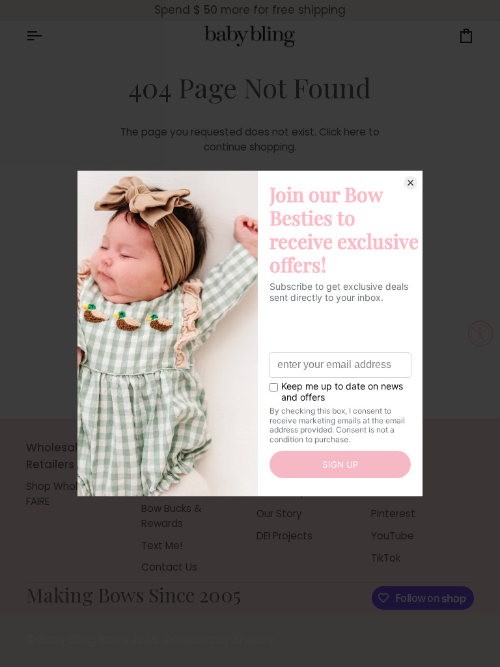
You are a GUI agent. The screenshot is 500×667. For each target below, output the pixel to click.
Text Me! (161, 545)
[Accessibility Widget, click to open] (480, 333)
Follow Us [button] (396, 447)
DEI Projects (284, 536)
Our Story (279, 513)
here (355, 132)
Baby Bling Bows (83, 639)
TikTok (385, 558)
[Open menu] (45, 36)
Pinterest (393, 513)
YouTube (392, 536)
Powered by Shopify (219, 639)
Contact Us (169, 567)
